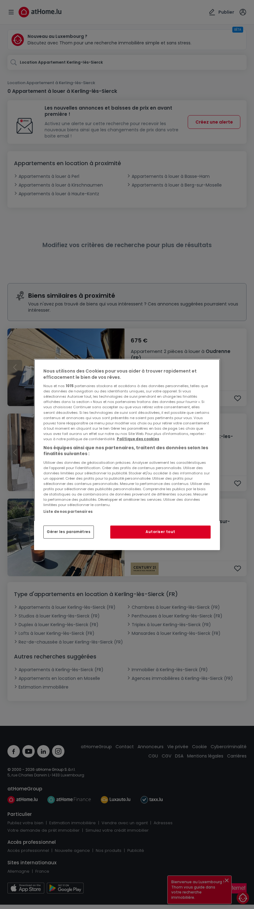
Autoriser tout (160, 531)
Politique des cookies (138, 438)
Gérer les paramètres (68, 531)
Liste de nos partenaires (68, 511)
